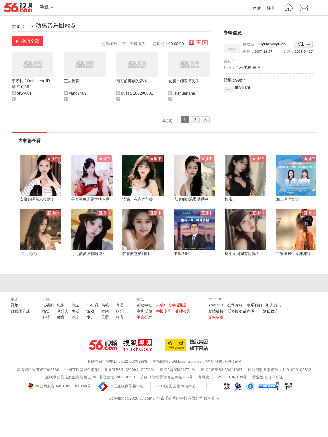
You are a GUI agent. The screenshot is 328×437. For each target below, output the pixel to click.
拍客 (120, 317)
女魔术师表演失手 (183, 81)
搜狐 (187, 345)
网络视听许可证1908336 (38, 370)
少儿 (90, 317)
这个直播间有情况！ (242, 253)
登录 (256, 8)
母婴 (105, 317)
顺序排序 (198, 42)
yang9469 (77, 93)
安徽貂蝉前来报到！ (37, 199)
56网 (103, 345)
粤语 (120, 305)
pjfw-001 (24, 93)
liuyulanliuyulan (272, 44)
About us (216, 305)
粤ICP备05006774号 (177, 370)
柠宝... (230, 199)
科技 (46, 317)
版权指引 (216, 317)
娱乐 (120, 311)
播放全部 (30, 41)
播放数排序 (205, 42)
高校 (105, 305)
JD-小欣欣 (28, 253)
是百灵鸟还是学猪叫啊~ (91, 199)
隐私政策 (270, 311)
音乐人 (63, 311)
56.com (18, 9)
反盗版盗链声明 (240, 311)
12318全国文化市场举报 (175, 386)
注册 (271, 8)
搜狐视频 (141, 345)
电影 (61, 305)
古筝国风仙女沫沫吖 (293, 253)
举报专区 (163, 311)
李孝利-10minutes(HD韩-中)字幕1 (31, 84)
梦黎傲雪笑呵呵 (135, 253)
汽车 (75, 317)
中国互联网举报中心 (127, 386)
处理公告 (183, 311)
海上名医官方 (287, 199)
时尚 (105, 311)
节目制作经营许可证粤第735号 (166, 377)
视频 (14, 305)
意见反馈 (144, 311)
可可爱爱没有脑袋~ (87, 253)
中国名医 (181, 253)
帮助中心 (144, 305)
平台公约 (144, 317)
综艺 (75, 305)
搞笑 (46, 311)
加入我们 (273, 305)
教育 (61, 317)
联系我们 (254, 305)
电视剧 (48, 305)
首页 (16, 26)
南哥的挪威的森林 (131, 81)
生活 (75, 311)
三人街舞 (71, 81)
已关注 (303, 44)
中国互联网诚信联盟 (81, 370)
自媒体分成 (20, 311)
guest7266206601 (137, 93)
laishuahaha (184, 93)
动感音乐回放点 (56, 25)
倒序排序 (191, 42)
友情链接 (216, 311)
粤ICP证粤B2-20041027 (221, 370)
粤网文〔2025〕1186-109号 (222, 377)
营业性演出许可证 (267, 377)
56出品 (92, 305)
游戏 (90, 311)
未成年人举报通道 (171, 305)
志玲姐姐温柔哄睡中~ (192, 199)
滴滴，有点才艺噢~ (138, 199)
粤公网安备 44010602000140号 (63, 386)
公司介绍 (235, 305)
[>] (288, 8)
